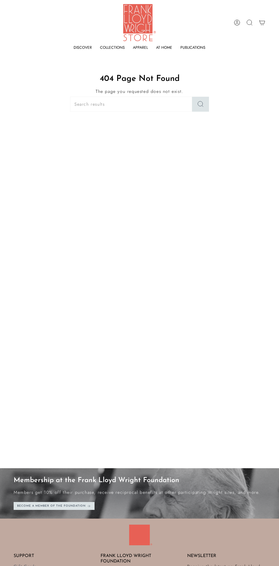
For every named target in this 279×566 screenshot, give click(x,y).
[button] (82, 47)
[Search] (200, 104)
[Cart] (262, 22)
